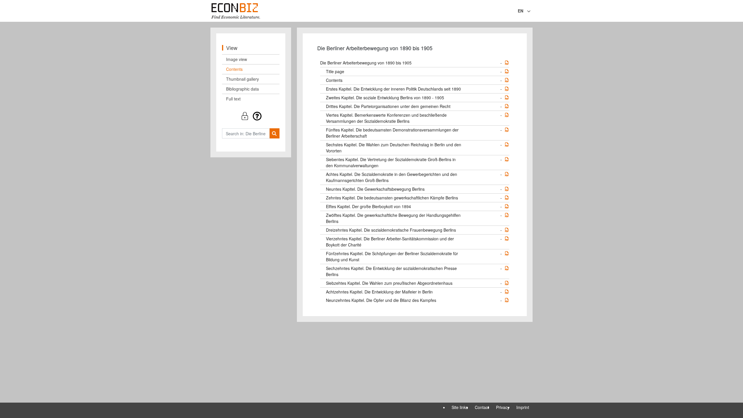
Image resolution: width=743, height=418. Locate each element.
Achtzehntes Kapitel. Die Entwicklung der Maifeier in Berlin (379, 292)
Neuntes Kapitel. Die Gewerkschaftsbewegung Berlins (375, 189)
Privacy (502, 407)
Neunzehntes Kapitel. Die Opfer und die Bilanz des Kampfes (381, 300)
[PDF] (506, 62)
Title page (335, 71)
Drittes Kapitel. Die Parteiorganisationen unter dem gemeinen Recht (388, 106)
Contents (234, 69)
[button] (250, 116)
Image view (236, 59)
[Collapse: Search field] (532, 11)
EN (520, 11)
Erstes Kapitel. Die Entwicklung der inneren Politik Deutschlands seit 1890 (393, 89)
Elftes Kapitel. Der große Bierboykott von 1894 (368, 206)
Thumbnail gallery (242, 79)
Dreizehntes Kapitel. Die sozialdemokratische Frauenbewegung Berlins (391, 230)
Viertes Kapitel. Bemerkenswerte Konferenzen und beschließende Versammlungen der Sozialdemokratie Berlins (386, 118)
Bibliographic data (242, 89)
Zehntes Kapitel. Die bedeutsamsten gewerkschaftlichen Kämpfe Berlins (392, 198)
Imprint (522, 407)
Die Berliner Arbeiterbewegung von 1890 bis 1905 (366, 63)
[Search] (274, 133)
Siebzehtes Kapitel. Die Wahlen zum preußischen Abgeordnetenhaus (389, 283)
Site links (460, 407)
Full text (233, 99)
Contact (482, 407)
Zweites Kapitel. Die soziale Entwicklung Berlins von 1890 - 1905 (385, 97)
